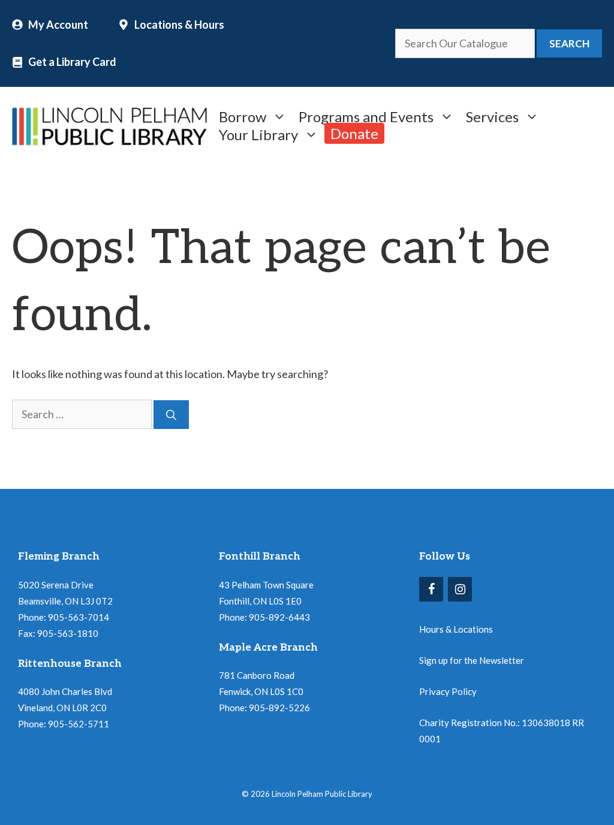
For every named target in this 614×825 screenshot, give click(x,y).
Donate (354, 133)
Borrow (242, 115)
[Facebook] (431, 589)
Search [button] (569, 43)
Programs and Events (366, 115)
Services (492, 115)
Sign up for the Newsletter (471, 660)
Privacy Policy (448, 691)
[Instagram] (460, 589)
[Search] (171, 414)
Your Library (258, 133)
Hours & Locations (456, 629)
